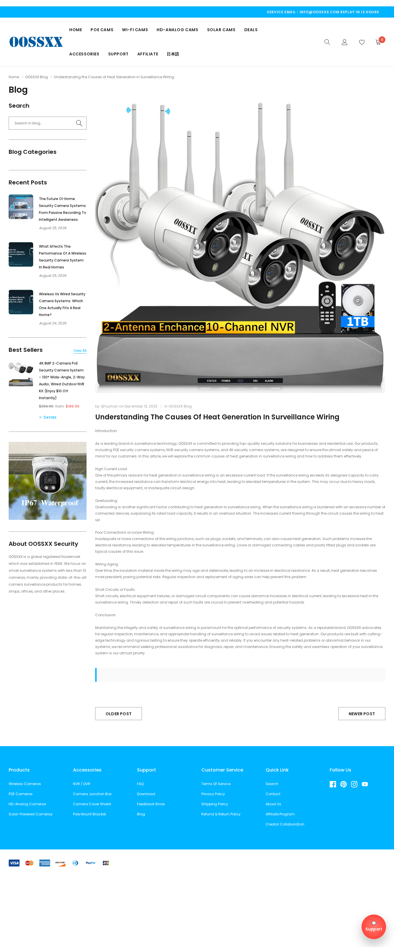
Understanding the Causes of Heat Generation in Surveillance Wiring (217, 417)
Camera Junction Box (92, 793)
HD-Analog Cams (177, 30)
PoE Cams (102, 30)
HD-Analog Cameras (27, 804)
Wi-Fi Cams (135, 30)
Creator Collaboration (285, 824)
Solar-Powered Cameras (30, 814)
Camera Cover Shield (92, 804)
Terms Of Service (215, 783)
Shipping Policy (214, 804)
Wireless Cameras (25, 783)
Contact (273, 793)
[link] (327, 41)
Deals (251, 30)
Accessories (84, 54)
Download (146, 793)
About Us (273, 804)
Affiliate (147, 54)
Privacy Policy (213, 793)
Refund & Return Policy (221, 814)
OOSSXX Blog (36, 76)
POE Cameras (21, 793)
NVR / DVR (81, 783)
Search (272, 783)
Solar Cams (221, 30)
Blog (141, 814)
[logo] (36, 41)
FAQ (140, 783)
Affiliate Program (280, 814)
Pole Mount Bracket (89, 814)
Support (118, 54)
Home (75, 30)
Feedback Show (151, 804)
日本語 (173, 54)
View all (80, 350)
